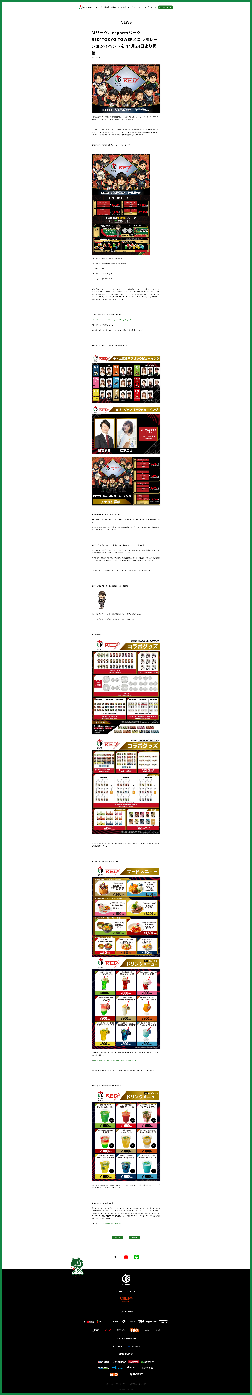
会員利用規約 (133, 1384)
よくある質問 (142, 1384)
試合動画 (113, 7)
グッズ (147, 7)
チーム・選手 (122, 7)
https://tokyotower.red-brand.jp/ (112, 1223)
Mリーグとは (131, 7)
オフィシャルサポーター (165, 7)
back (117, 1237)
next (134, 1237)
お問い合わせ (109, 1384)
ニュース (153, 7)
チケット (140, 7)
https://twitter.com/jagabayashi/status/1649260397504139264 (115, 1060)
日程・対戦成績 (104, 7)
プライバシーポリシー (121, 1384)
